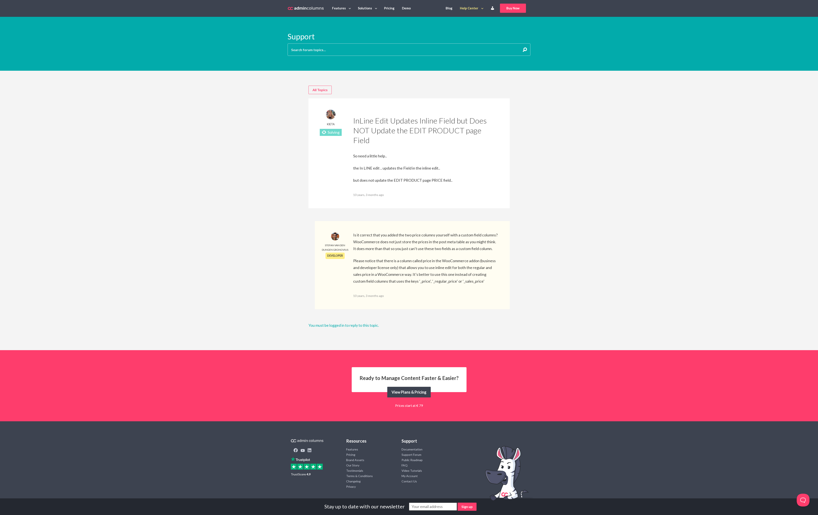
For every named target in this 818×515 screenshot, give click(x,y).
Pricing (389, 8)
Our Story (352, 465)
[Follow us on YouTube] (303, 450)
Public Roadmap (412, 460)
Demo (406, 8)
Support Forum (411, 454)
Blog (449, 8)
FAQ (405, 465)
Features (339, 8)
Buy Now (513, 8)
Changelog (353, 481)
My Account (410, 476)
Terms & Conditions (359, 476)
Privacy (351, 486)
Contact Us (409, 481)
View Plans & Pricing (409, 392)
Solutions (365, 8)
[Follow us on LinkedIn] (309, 450)
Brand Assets (355, 460)
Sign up (467, 507)
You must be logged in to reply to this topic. (343, 325)
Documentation (412, 449)
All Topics (320, 90)
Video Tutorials (412, 470)
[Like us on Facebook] (296, 450)
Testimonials (354, 470)
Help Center (469, 8)
